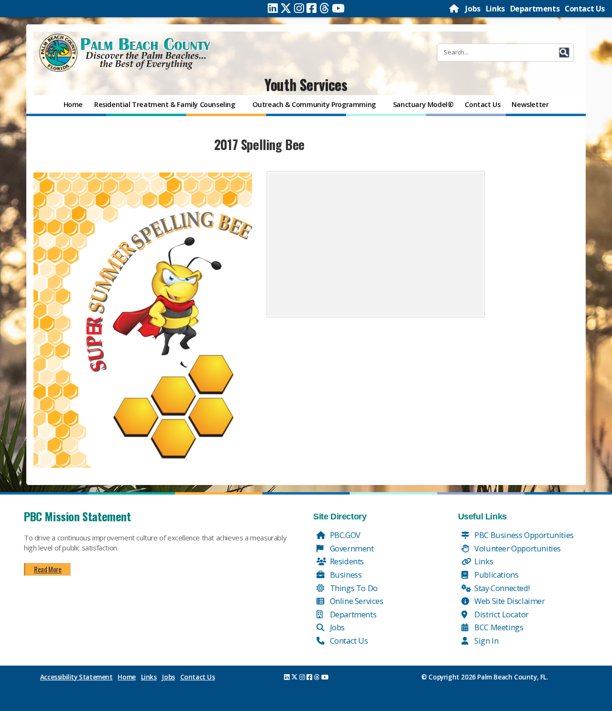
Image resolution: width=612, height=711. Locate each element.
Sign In (486, 640)
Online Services (355, 600)
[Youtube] (338, 8)
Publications (496, 574)
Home (126, 677)
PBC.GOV (344, 534)
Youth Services (305, 84)
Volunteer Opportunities (517, 548)
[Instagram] (299, 8)
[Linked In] (273, 8)
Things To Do (353, 587)
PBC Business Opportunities (523, 534)
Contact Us (585, 8)
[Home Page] (454, 8)
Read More (47, 569)
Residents (346, 561)
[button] (564, 52)
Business (344, 574)
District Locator (501, 614)
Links (495, 8)
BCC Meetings (498, 627)
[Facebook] (311, 8)
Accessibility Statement (76, 677)
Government (351, 548)
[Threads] (324, 8)
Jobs (472, 8)
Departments (535, 8)
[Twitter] (286, 8)
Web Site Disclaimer (509, 600)
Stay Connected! (501, 587)
